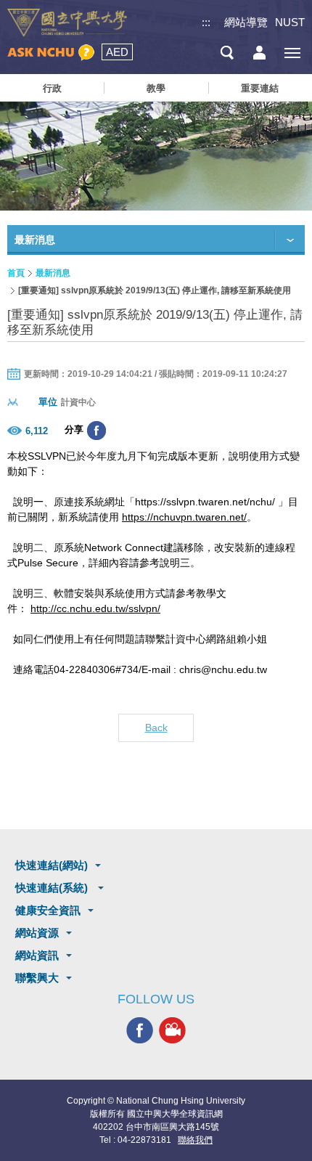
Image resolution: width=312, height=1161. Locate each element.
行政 (52, 88)
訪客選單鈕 (259, 52)
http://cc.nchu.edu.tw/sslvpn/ (95, 608)
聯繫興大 (37, 977)
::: (206, 22)
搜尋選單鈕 (226, 52)
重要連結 (260, 88)
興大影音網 (172, 1030)
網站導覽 (246, 22)
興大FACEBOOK (139, 1030)
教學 (156, 88)
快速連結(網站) (51, 865)
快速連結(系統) (53, 887)
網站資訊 (37, 955)
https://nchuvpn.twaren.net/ (184, 517)
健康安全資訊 (48, 910)
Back (156, 727)
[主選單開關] (292, 52)
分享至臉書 (96, 430)
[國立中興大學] (67, 23)
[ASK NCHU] (50, 52)
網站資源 (37, 932)
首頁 (16, 273)
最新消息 (53, 273)
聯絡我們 (195, 1140)
